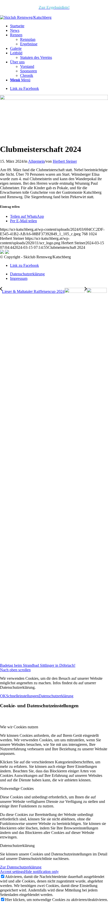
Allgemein (36, 161)
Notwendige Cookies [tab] (17, 788)
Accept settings (12, 871)
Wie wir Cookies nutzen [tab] (19, 727)
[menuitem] (59, 26)
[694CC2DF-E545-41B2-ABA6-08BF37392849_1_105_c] (54, 98)
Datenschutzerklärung (56, 696)
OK (3, 696)
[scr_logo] (25, 17)
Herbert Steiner (65, 161)
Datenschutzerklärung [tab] (17, 845)
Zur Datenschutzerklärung (20, 867)
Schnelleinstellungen (22, 696)
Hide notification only (41, 871)
